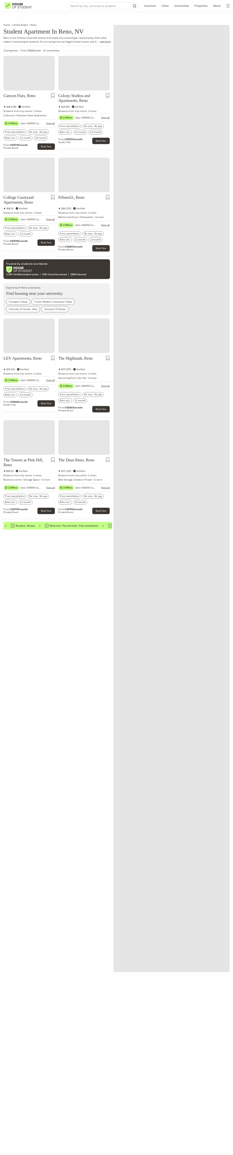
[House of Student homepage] (18, 6)
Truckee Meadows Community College (53, 301)
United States (20, 25)
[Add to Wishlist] (53, 95)
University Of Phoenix (55, 309)
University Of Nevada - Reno (23, 309)
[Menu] (228, 6)
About (217, 5)
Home (6, 25)
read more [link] (105, 41)
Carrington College (18, 301)
